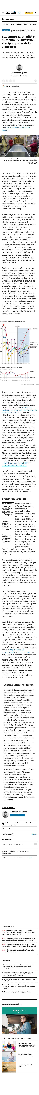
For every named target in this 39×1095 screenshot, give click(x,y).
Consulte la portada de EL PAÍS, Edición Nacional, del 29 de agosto (23, 31)
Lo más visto (6, 960)
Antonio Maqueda (19, 73)
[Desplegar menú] (3, 12)
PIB (23, 844)
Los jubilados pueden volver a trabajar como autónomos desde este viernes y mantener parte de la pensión (20, 986)
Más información (6, 853)
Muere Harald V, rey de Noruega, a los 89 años (18, 992)
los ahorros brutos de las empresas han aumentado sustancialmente (19, 410)
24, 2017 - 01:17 (22, 75)
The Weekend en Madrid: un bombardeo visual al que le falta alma (18, 951)
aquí (30, 857)
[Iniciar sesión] (35, 12)
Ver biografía (15, 815)
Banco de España (7, 844)
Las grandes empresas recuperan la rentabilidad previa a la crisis (7, 539)
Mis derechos (27, 24)
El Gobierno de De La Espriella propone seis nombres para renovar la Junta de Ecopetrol (19, 945)
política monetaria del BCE (16, 463)
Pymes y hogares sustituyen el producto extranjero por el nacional (7, 525)
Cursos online (19, 1010)
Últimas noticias (8, 926)
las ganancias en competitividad (13, 651)
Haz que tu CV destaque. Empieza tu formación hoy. (25, 1055)
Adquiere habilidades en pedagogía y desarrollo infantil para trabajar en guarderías (27, 1045)
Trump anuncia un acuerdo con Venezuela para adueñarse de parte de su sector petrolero (18, 939)
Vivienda (12, 24)
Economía (8, 19)
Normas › (34, 834)
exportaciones (24, 652)
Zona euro (17, 844)
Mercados (5, 24)
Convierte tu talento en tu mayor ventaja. (17, 1038)
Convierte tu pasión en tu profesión (25, 1065)
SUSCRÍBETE (29, 12)
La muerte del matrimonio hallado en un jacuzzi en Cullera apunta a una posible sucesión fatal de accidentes (19, 966)
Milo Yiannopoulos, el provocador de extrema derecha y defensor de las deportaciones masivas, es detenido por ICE (19, 932)
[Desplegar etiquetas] (35, 844)
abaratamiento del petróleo (14, 465)
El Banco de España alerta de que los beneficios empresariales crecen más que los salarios (8, 511)
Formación (19, 24)
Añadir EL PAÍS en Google (12, 86)
